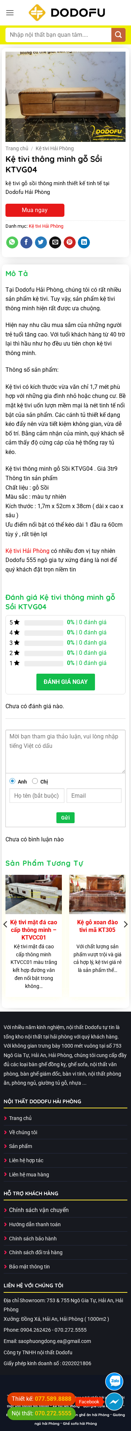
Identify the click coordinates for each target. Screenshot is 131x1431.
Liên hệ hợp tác (26, 1160)
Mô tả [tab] (16, 273)
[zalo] (114, 1381)
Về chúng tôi (23, 1132)
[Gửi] (118, 35)
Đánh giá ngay (66, 681)
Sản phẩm (20, 1146)
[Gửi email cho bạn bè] (55, 242)
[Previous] (5, 939)
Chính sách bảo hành (33, 1239)
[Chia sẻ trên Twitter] (41, 242)
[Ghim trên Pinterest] (70, 242)
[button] (9, 12)
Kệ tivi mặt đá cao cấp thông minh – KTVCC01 (33, 930)
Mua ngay (35, 210)
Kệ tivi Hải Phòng (55, 148)
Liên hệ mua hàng (29, 1175)
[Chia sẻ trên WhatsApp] (12, 242)
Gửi (65, 818)
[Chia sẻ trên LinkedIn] (84, 242)
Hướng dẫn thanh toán (35, 1224)
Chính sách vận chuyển (39, 1210)
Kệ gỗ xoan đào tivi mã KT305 (97, 926)
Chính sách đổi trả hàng (36, 1252)
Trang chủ (16, 148)
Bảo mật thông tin (29, 1267)
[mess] (114, 1401)
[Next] (125, 939)
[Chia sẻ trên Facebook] (26, 242)
